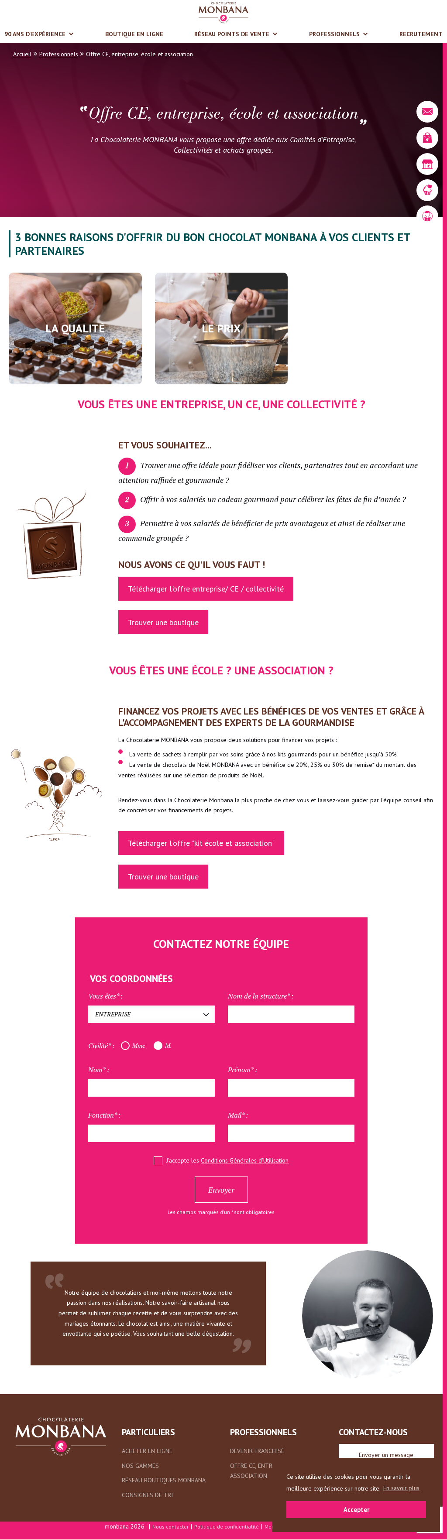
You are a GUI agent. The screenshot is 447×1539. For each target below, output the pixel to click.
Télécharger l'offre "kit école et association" (201, 843)
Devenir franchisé (257, 1451)
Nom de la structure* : (260, 996)
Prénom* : (242, 1069)
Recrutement (421, 34)
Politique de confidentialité (226, 1526)
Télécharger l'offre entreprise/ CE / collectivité (206, 589)
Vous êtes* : (105, 996)
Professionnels (334, 34)
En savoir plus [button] (401, 1488)
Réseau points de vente (231, 34)
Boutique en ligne (134, 34)
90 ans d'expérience (34, 34)
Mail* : (238, 1115)
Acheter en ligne (147, 1451)
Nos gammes (140, 1466)
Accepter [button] (356, 1509)
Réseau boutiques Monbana (164, 1480)
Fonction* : (104, 1115)
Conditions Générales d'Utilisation (245, 1160)
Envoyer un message (386, 1455)
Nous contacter (170, 1526)
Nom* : (98, 1069)
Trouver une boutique (163, 622)
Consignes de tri (147, 1495)
